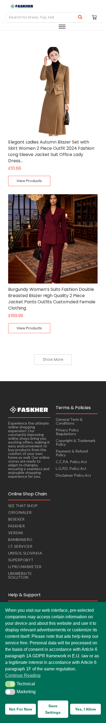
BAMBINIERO (20, 539)
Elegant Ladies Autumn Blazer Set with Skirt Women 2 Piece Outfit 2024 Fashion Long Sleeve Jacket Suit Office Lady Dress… (51, 151)
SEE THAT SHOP (23, 505)
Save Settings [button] (53, 709)
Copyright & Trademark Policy (75, 442)
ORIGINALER (20, 512)
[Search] (80, 17)
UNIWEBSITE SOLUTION (20, 575)
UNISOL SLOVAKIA (25, 553)
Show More (53, 359)
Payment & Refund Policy (72, 453)
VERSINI (15, 532)
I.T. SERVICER (20, 546)
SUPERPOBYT (20, 560)
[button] (10, 684)
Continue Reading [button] (22, 675)
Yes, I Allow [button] (85, 709)
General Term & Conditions (69, 421)
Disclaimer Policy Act (73, 475)
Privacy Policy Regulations (67, 432)
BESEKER (16, 519)
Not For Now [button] (20, 709)
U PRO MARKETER (24, 566)
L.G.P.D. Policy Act (71, 468)
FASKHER (16, 526)
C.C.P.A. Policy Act (71, 461)
